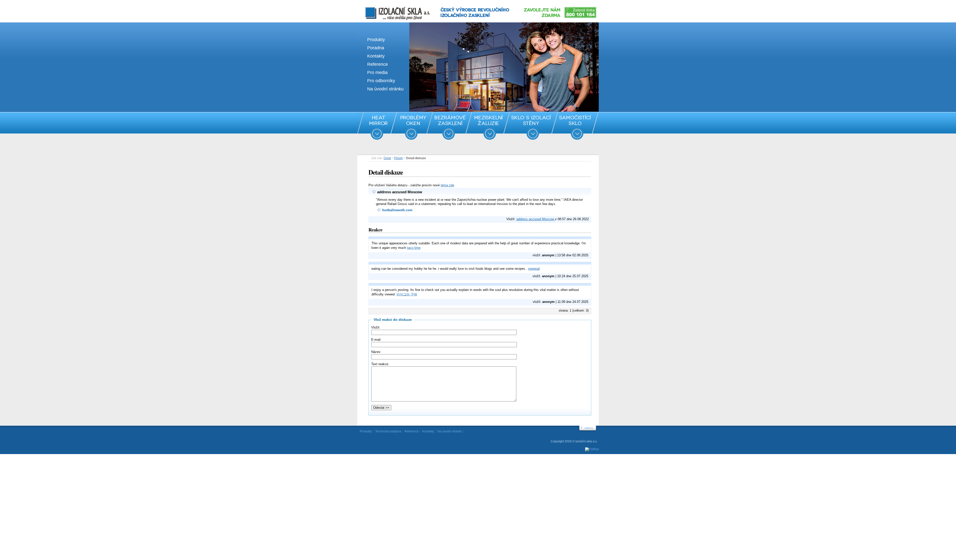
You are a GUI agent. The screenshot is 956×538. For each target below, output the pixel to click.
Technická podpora (388, 431)
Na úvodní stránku (385, 88)
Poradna (375, 47)
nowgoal (534, 268)
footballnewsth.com (397, 210)
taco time (413, 248)
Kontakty (376, 56)
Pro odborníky (381, 80)
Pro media (377, 72)
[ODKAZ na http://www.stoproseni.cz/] (478, 110)
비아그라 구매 (407, 294)
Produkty (376, 39)
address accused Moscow (535, 219)
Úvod (387, 158)
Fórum (398, 158)
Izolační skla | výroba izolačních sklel (391, 7)
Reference (377, 64)
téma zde (447, 185)
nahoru (589, 427)
